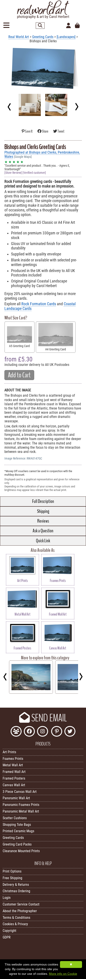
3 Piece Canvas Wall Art (20, 792)
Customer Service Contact (21, 904)
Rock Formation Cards (38, 304)
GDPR (7, 937)
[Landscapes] (66, 37)
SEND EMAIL (48, 718)
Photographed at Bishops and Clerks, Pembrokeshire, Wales (42, 154)
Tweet (60, 131)
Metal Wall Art (13, 765)
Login (7, 898)
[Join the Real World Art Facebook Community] (16, 732)
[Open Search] (40, 25)
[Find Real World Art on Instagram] (42, 732)
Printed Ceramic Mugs (18, 831)
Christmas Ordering (16, 891)
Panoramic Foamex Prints (21, 805)
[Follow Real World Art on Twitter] (69, 732)
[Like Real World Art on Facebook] (29, 732)
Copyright (9, 931)
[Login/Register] (68, 26)
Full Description (43, 501)
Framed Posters (14, 778)
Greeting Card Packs (17, 844)
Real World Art (18, 37)
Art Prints (9, 752)
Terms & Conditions (16, 917)
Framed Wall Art (14, 772)
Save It (28, 131)
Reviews (43, 521)
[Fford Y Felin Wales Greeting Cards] (31, 692)
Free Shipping (12, 878)
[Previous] (9, 106)
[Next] (76, 106)
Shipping (43, 511)
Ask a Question (43, 530)
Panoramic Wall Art (16, 798)
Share (45, 131)
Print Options (12, 871)
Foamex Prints (13, 759)
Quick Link (43, 540)
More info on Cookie (63, 973)
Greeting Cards (42, 37)
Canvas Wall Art (14, 785)
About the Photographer (20, 911)
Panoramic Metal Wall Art (21, 811)
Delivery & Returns (16, 884)
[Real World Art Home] (43, 17)
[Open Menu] (6, 25)
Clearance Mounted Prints (21, 851)
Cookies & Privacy (15, 924)
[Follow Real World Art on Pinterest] (56, 732)
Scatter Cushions (15, 818)
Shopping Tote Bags (17, 825)
